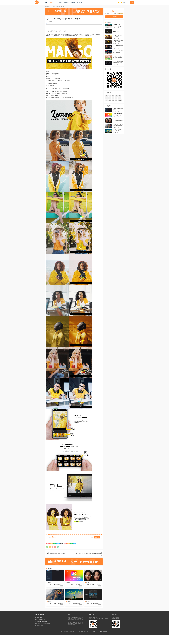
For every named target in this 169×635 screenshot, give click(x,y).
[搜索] (124, 2)
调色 (75, 543)
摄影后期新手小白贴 (38, 617)
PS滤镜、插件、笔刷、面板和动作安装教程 (42, 623)
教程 (46, 2)
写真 (110, 98)
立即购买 (97, 537)
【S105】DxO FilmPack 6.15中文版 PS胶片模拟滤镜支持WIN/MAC (118, 62)
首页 (42, 2)
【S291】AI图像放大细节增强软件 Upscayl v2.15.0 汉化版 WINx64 (54, 584)
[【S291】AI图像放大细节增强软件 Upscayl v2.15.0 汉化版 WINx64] (55, 575)
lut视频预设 (50, 21)
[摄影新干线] (37, 2)
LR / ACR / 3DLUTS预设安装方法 (41, 621)
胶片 (116, 98)
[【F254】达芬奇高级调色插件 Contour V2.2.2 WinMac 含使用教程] (74, 594)
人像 (51, 543)
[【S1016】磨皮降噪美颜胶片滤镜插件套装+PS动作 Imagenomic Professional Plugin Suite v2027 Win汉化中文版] (108, 47)
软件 (60, 2)
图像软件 (49, 582)
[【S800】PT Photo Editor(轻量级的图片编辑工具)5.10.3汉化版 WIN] (108, 57)
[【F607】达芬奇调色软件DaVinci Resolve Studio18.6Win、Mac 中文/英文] (108, 52)
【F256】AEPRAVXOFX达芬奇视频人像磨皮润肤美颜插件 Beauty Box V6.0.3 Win (92, 584)
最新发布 (87, 582)
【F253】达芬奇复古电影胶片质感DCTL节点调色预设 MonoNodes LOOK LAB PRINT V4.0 (93, 603)
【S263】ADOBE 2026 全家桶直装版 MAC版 (73, 584)
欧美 (65, 543)
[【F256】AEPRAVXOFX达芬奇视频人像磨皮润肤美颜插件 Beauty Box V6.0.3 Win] (93, 575)
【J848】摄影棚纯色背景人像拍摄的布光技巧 (55, 553)
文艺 (62, 543)
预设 (51, 2)
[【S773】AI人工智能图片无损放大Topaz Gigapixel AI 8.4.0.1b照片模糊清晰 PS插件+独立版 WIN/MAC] (108, 37)
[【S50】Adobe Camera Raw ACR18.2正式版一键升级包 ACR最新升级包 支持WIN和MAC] (108, 26)
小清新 (58, 543)
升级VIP (120, 13)
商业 (120, 95)
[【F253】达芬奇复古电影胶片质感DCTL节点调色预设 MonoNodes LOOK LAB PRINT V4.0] (93, 594)
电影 (110, 100)
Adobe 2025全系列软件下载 (40, 619)
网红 (71, 543)
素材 (55, 2)
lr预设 (48, 543)
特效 (68, 543)
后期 (54, 543)
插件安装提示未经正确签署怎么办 (41, 625)
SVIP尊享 (72, 2)
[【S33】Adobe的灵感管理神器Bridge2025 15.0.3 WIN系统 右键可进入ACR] (108, 42)
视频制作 (120, 100)
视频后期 (66, 2)
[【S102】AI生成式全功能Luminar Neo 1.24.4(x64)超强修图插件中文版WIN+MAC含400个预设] (108, 31)
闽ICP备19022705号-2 (104, 631)
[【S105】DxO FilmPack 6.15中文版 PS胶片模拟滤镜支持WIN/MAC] (108, 63)
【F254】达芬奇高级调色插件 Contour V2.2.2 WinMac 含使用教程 (73, 603)
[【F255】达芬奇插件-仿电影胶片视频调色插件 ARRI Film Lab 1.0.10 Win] (55, 594)
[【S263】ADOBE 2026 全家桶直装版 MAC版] (74, 575)
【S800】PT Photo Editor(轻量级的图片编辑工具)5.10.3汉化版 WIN (118, 57)
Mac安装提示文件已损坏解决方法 (41, 627)
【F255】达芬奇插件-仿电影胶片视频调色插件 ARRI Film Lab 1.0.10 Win (55, 603)
